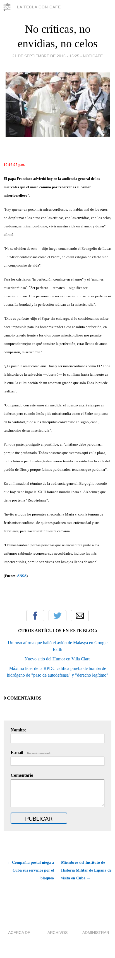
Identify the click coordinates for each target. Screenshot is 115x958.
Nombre (18, 730)
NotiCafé (93, 56)
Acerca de (19, 932)
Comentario (22, 775)
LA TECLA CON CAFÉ (39, 7)
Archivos (57, 932)
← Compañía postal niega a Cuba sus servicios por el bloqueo (30, 870)
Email (80, 615)
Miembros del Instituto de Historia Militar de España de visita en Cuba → (86, 870)
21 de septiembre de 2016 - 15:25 (45, 56)
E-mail (31, 752)
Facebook (35, 615)
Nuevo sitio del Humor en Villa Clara (57, 658)
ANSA (22, 576)
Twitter (57, 615)
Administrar (95, 932)
